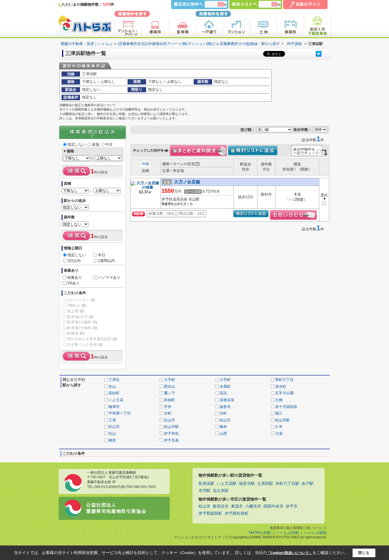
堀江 (278, 413)
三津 (112, 420)
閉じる (363, 553)
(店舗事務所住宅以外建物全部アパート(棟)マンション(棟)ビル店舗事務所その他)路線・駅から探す (199, 44)
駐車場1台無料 (82, 322)
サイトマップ (217, 537)
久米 (278, 426)
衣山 (112, 386)
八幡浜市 (253, 506)
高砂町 (114, 393)
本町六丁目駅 (287, 483)
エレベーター (81, 300)
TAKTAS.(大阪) (260, 533)
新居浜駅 (206, 483)
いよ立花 (115, 400)
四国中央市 (273, 506)
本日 (101, 255)
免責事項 (276, 528)
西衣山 (169, 386)
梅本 (223, 426)
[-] (145, 188)
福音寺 (225, 407)
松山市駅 (282, 420)
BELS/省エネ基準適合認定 (92, 339)
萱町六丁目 (284, 380)
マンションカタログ (189, 537)
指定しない (76, 144)
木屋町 (225, 386)
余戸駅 (308, 483)
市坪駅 (204, 491)
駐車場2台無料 (82, 328)
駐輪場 (75, 333)
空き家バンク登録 (85, 344)
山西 (223, 433)
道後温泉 (227, 400)
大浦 (278, 433)
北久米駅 (221, 491)
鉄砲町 (169, 400)
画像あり (74, 277)
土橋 (278, 400)
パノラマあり (109, 277)
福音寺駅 (247, 483)
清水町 (280, 386)
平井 (167, 407)
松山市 (169, 420)
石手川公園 (284, 393)
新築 (95, 144)
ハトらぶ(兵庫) (287, 533)
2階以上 (76, 305)
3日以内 (74, 261)
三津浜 (114, 380)
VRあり (73, 283)
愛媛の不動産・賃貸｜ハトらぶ (86, 44)
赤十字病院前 (286, 407)
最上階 (75, 311)
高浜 (223, 393)
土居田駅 (265, 483)
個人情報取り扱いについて (306, 528)
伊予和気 (171, 433)
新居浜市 (221, 506)
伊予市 (292, 506)
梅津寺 (114, 407)
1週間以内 (106, 261)
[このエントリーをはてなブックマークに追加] (319, 54)
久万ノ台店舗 (187, 181)
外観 (145, 164)
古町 (167, 413)
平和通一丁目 (119, 413)
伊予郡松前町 (237, 513)
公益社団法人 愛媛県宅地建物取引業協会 (116, 508)
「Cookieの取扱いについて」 (289, 553)
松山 (112, 433)
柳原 (112, 440)
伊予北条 (171, 440)
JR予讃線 (294, 44)
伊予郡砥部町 (210, 513)
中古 (109, 144)
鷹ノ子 (169, 393)
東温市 (237, 506)
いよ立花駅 (227, 483)
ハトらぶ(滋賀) (315, 533)
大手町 (169, 380)
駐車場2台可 (80, 317)
